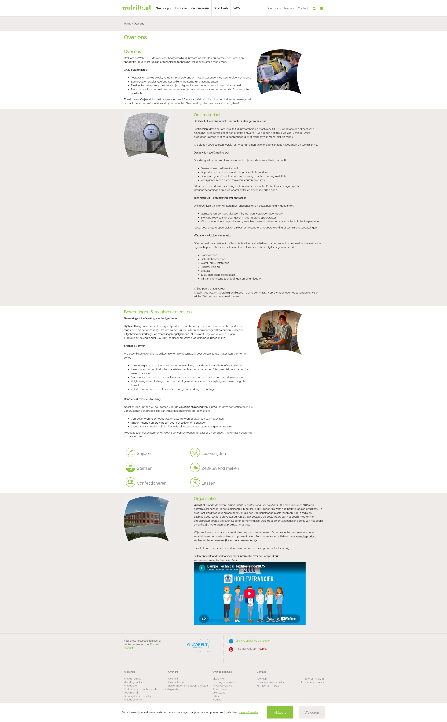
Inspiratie (180, 8)
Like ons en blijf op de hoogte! (253, 640)
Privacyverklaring (222, 685)
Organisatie (174, 689)
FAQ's (236, 8)
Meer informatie (248, 712)
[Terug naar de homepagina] (136, 7)
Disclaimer (218, 678)
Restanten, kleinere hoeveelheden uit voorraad (150, 689)
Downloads (221, 8)
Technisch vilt (131, 692)
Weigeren (312, 712)
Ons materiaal (176, 682)
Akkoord (280, 712)
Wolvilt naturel (132, 678)
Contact (303, 8)
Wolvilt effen (131, 685)
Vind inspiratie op (251, 648)
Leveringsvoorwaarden (225, 682)
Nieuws (289, 8)
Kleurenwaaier (200, 8)
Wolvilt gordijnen (133, 699)
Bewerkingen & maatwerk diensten (188, 685)
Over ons (173, 678)
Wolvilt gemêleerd (134, 682)
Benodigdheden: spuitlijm (138, 696)
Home (127, 23)
